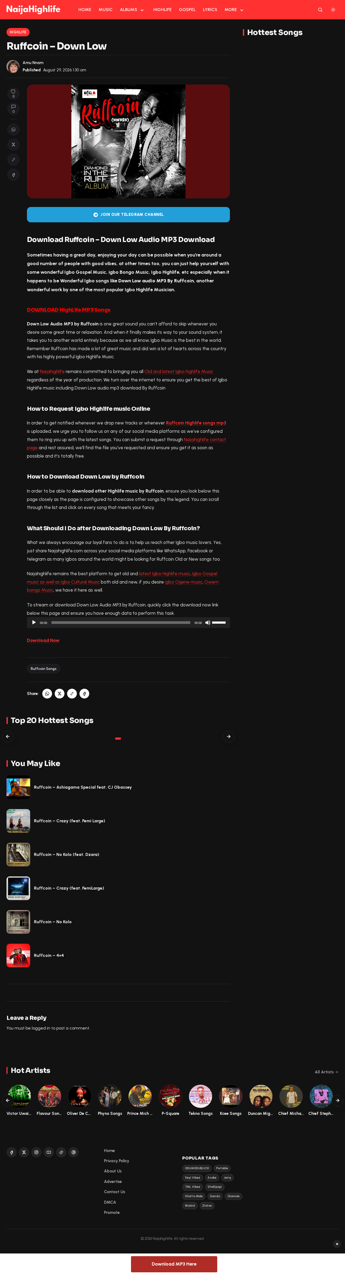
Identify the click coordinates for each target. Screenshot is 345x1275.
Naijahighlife (52, 371)
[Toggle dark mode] (333, 9)
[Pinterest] (73, 1152)
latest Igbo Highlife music (164, 573)
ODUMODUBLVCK (197, 1168)
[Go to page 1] (118, 738)
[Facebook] (11, 1152)
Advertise (113, 1181)
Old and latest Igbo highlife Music (178, 371)
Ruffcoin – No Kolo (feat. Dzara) (66, 854)
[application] (128, 622)
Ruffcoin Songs (44, 669)
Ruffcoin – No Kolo (53, 921)
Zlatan (207, 1205)
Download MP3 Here (174, 1264)
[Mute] (208, 622)
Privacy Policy (116, 1160)
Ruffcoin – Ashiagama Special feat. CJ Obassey (83, 787)
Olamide (233, 1196)
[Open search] (320, 9)
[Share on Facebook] (13, 175)
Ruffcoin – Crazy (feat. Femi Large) (69, 820)
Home (84, 9)
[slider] (219, 622)
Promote (112, 1212)
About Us (113, 1171)
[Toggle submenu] (142, 9)
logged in (41, 1028)
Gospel (187, 9)
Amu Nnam (33, 62)
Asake (212, 1177)
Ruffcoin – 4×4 (49, 955)
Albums (128, 9)
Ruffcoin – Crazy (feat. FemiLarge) (69, 888)
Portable (222, 1168)
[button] (13, 160)
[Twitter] (24, 1152)
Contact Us (114, 1191)
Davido (215, 1196)
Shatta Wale (194, 1196)
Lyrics (210, 9)
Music (106, 9)
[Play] (34, 622)
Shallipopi (215, 1187)
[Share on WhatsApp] (13, 129)
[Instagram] (36, 1152)
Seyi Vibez (192, 1177)
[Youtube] (49, 1152)
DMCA (110, 1202)
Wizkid (190, 1205)
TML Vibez (192, 1187)
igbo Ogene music (183, 582)
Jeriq (227, 1177)
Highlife (162, 9)
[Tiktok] (61, 1152)
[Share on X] (13, 144)
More (231, 9)
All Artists (324, 1072)
